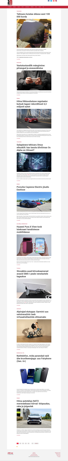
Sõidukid (32, 6)
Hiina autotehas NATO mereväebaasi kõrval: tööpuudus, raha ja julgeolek (33, 404)
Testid (22, 6)
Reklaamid (34, 453)
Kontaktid (9, 6)
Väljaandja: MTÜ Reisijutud (34, 455)
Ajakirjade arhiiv (58, 453)
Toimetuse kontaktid (34, 454)
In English (59, 456)
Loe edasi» (18, 59)
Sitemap (34, 452)
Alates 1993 (58, 455)
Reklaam (14, 6)
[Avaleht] (10, 2)
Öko (23, 352)
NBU (25, 302)
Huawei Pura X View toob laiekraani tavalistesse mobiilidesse (29, 229)
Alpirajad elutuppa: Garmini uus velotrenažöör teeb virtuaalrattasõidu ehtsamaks (32, 314)
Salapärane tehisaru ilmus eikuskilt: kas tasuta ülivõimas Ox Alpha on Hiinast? (34, 147)
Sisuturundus (19, 62)
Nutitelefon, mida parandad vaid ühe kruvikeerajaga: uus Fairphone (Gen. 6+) (34, 358)
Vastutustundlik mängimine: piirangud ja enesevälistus (31, 67)
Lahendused (27, 6)
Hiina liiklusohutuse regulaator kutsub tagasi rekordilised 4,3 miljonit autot (32, 104)
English (40, 6)
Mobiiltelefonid (24, 223)
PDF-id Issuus (58, 454)
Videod (19, 6)
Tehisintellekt (19, 11)
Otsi (43, 6)
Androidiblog (19, 223)
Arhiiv (36, 6)
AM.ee (10, 453)
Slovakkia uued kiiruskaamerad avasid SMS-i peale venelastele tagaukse (32, 274)
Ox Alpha (28, 174)
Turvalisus (18, 268)
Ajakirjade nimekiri (57, 452)
